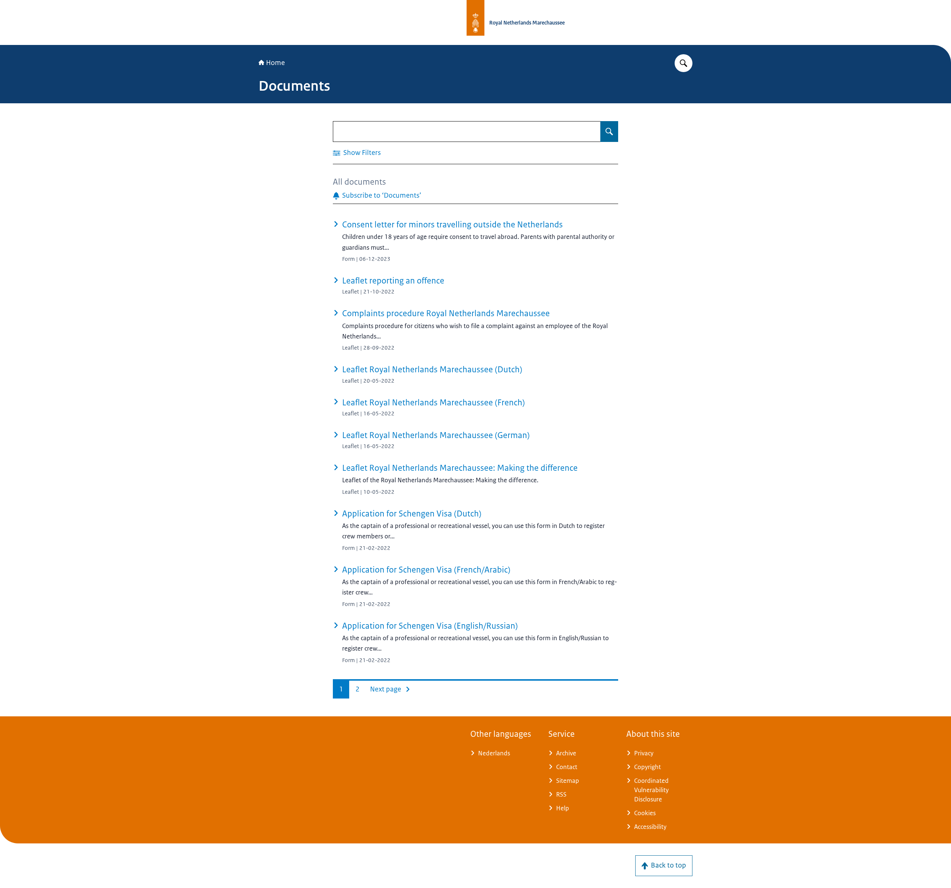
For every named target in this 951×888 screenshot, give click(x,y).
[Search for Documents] (609, 131)
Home (275, 62)
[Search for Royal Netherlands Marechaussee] (683, 63)
